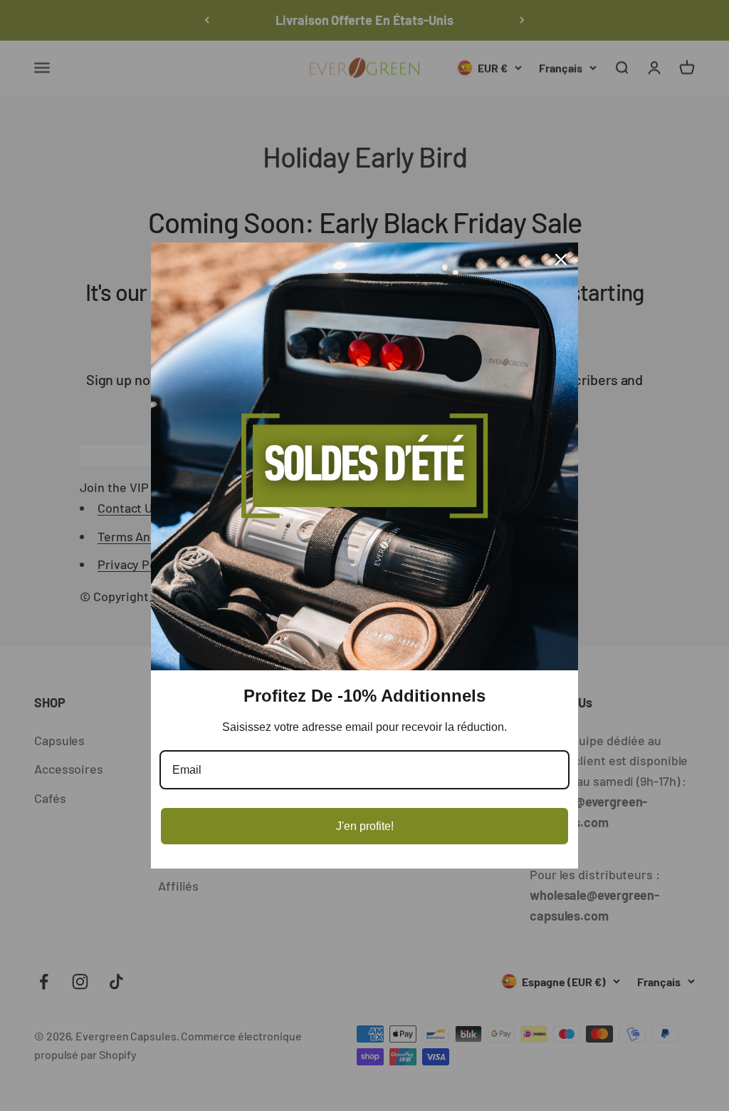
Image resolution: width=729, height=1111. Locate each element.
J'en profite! (365, 826)
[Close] (561, 259)
